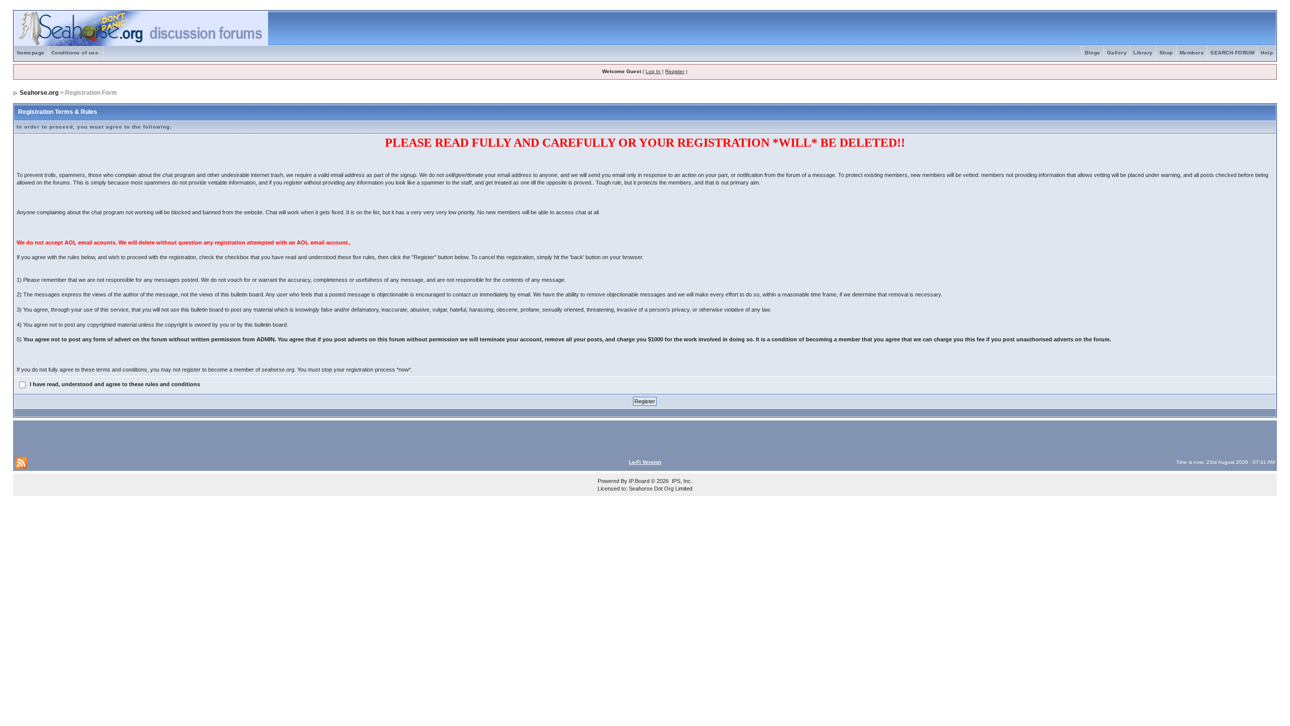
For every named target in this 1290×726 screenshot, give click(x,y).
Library (1143, 52)
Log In (653, 71)
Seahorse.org (39, 92)
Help (1267, 52)
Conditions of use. (75, 52)
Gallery (1117, 52)
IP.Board (639, 481)
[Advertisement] (133, 437)
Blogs (1093, 52)
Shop (1166, 52)
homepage (31, 52)
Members (1192, 52)
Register (674, 71)
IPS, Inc (681, 481)
